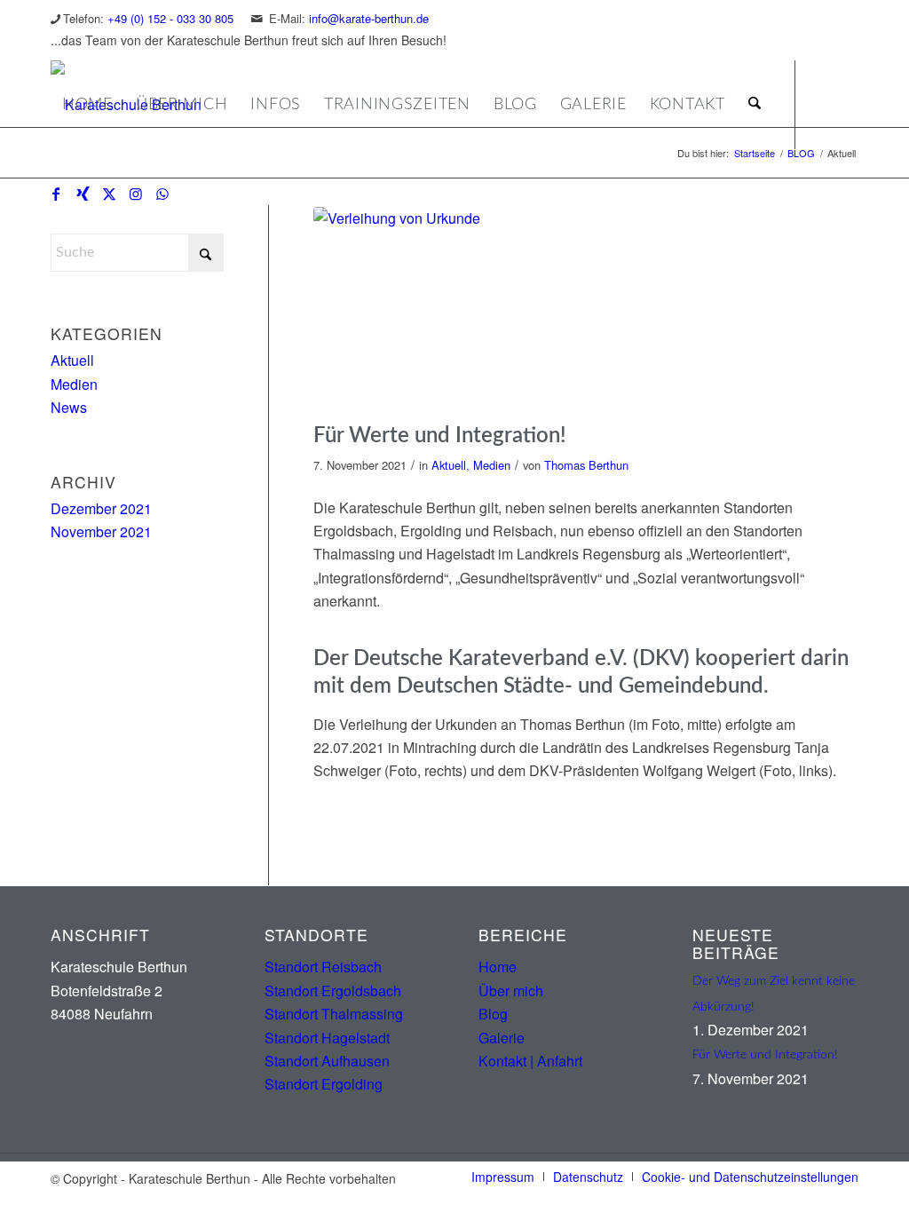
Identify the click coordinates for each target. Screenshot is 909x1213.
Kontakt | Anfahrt (530, 1060)
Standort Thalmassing (334, 1013)
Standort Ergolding (324, 1084)
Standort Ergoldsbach (333, 990)
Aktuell (448, 464)
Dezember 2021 (101, 508)
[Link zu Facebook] (56, 193)
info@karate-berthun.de (369, 18)
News (69, 407)
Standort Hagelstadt (327, 1037)
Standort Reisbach (323, 966)
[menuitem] (87, 104)
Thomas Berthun (586, 464)
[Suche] (754, 104)
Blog (493, 1013)
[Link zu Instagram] (136, 193)
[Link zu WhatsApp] (162, 193)
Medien (491, 464)
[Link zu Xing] (82, 193)
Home (497, 966)
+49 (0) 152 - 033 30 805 (170, 18)
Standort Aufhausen (327, 1060)
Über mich (510, 990)
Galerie (501, 1037)
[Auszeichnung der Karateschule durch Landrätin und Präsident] (585, 310)
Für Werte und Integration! (439, 436)
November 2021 (101, 531)
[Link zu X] (109, 193)
